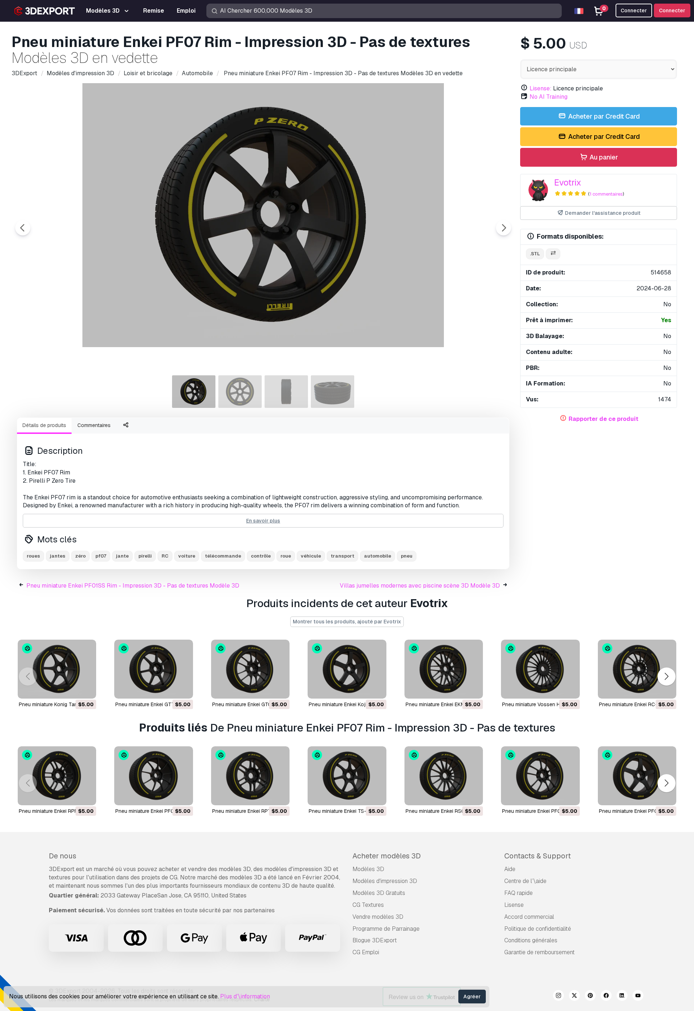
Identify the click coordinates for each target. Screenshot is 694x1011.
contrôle (261, 556)
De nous (62, 856)
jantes (57, 556)
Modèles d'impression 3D (384, 881)
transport (342, 556)
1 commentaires (606, 194)
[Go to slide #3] (286, 391)
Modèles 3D (368, 869)
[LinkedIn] (622, 996)
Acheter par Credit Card (603, 116)
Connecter (672, 10)
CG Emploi (365, 952)
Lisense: (541, 88)
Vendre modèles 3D (377, 917)
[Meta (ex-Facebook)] (606, 996)
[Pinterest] (590, 996)
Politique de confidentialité (537, 929)
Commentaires (94, 425)
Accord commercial (529, 917)
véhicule (311, 556)
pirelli (145, 556)
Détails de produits (44, 425)
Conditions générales (530, 940)
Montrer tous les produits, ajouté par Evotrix (347, 621)
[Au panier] (70, 688)
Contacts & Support (537, 856)
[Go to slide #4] (332, 391)
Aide (509, 869)
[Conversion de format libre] (553, 254)
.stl (535, 254)
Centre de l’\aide (525, 881)
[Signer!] (85, 688)
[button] (666, 676)
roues (33, 556)
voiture (186, 556)
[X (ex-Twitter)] (574, 996)
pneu (406, 556)
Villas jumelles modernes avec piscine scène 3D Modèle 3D (420, 585)
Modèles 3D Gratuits (378, 893)
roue (285, 556)
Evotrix (567, 182)
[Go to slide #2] (240, 391)
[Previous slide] (22, 227)
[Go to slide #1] (193, 391)
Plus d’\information (245, 996)
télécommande (223, 556)
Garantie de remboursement (539, 952)
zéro (80, 556)
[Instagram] (558, 996)
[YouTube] (638, 996)
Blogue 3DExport (374, 940)
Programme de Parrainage (386, 929)
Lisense (514, 905)
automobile (377, 556)
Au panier (603, 157)
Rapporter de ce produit (603, 419)
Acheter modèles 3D (386, 856)
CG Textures (368, 905)
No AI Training (548, 97)
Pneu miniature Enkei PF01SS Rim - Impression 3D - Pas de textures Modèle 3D (132, 585)
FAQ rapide (518, 893)
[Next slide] (503, 227)
